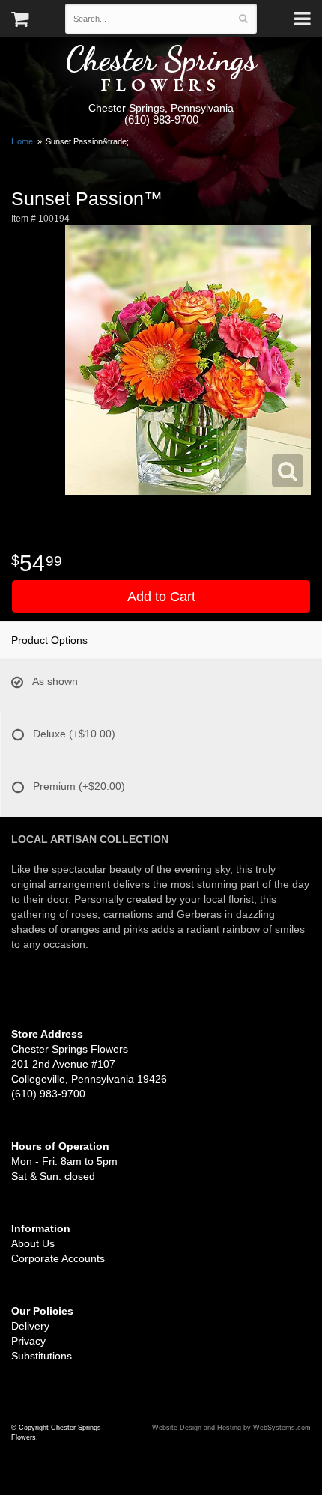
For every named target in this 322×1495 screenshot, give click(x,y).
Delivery (30, 1326)
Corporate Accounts (58, 1258)
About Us (33, 1243)
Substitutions (41, 1356)
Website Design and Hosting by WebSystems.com (231, 1427)
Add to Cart (161, 596)
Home (22, 141)
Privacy (28, 1341)
